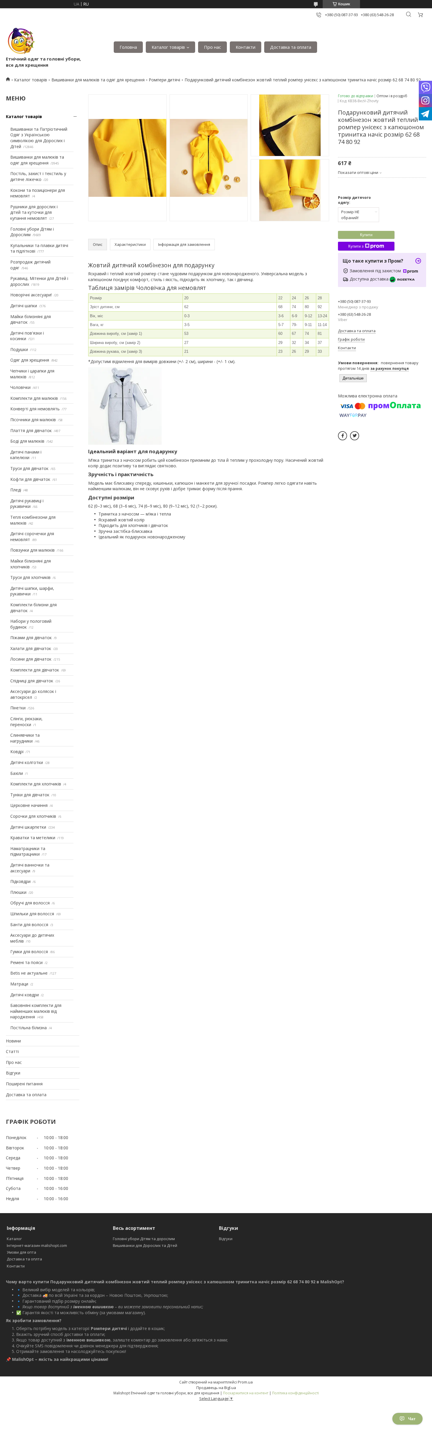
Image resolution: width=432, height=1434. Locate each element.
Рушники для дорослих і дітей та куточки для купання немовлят (34, 212)
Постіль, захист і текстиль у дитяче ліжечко (38, 176)
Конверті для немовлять (35, 409)
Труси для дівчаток (29, 468)
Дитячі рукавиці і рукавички (26, 503)
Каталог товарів (168, 47)
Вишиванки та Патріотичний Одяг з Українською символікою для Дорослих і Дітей (38, 137)
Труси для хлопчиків (30, 577)
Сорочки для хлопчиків (33, 816)
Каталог (14, 1238)
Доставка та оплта (24, 1259)
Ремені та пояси (26, 962)
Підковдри (20, 881)
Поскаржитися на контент (245, 1393)
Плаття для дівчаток (31, 430)
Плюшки (18, 892)
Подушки (19, 349)
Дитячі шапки (23, 305)
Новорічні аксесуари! (31, 295)
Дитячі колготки (26, 762)
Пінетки (18, 708)
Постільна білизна (28, 1027)
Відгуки (13, 1073)
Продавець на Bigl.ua (216, 1387)
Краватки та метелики (32, 837)
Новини (13, 1041)
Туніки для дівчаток (29, 794)
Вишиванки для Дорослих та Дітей (145, 1245)
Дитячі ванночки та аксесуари (29, 868)
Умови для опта (21, 1252)
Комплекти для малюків (34, 398)
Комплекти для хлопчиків (35, 784)
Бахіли (16, 773)
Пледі (15, 490)
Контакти (245, 47)
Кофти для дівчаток (30, 479)
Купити (366, 235)
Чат (412, 1418)
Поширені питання (24, 1084)
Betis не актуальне (29, 973)
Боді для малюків (27, 441)
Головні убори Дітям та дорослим (144, 1238)
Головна (128, 47)
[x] (354, 435)
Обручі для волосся (30, 903)
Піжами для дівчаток (31, 637)
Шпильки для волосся (32, 913)
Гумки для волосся (29, 951)
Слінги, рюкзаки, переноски (26, 721)
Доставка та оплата (290, 47)
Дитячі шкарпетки (28, 827)
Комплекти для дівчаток (34, 670)
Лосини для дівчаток (30, 659)
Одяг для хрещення (29, 360)
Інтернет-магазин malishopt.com (37, 1245)
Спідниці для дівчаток (31, 681)
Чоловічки (20, 387)
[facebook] (342, 435)
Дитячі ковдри (24, 995)
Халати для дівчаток (30, 648)
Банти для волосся (29, 924)
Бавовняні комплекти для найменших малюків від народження (35, 1011)
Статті (12, 1051)
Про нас (212, 47)
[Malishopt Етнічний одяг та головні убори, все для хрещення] (20, 41)
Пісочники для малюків (33, 419)
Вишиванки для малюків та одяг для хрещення (98, 80)
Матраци (19, 984)
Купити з (356, 246)
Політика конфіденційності (295, 1393)
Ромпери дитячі (164, 80)
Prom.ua (245, 1382)
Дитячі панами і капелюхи (25, 455)
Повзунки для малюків (32, 550)
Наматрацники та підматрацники (27, 851)
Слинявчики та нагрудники (25, 738)
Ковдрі (17, 751)
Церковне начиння (29, 805)
